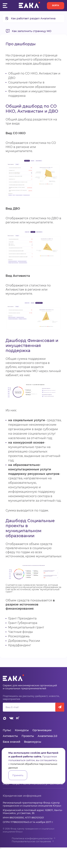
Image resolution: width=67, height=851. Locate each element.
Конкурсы (22, 730)
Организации (42, 730)
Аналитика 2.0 (47, 735)
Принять (17, 775)
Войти (55, 5)
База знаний (11, 741)
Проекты (28, 735)
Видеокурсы (32, 741)
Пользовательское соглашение (31, 841)
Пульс (7, 730)
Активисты (10, 735)
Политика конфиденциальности (32, 838)
